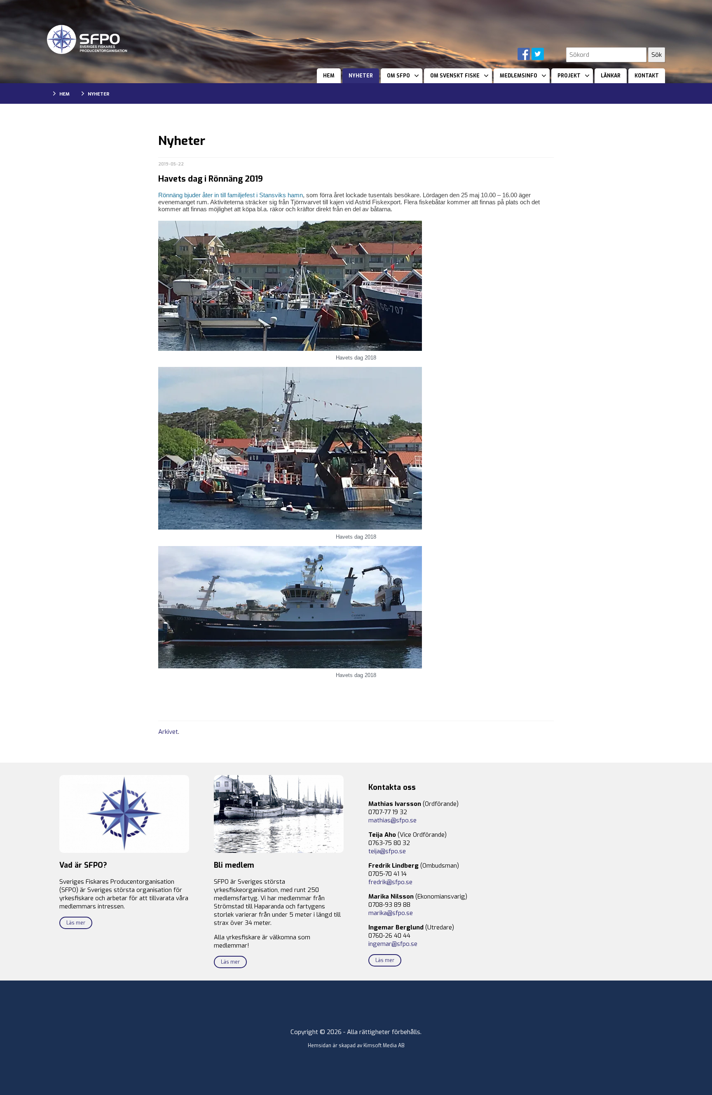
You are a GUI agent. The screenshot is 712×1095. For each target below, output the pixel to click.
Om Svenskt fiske (455, 75)
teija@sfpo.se (387, 851)
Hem (329, 75)
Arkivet (168, 732)
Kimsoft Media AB (384, 1045)
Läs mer (75, 923)
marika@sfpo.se (390, 913)
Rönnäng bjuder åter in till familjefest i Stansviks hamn (230, 194)
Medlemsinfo (518, 75)
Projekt (569, 75)
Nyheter (361, 75)
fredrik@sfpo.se (390, 882)
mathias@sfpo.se (392, 820)
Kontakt (647, 75)
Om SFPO (398, 75)
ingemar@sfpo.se (392, 944)
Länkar (611, 75)
